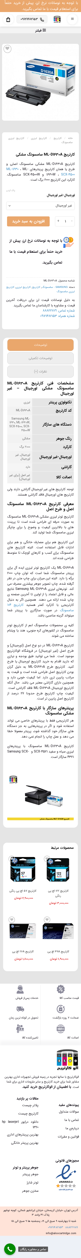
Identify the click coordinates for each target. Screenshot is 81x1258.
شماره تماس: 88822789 (59, 310)
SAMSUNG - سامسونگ (55, 287)
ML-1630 (12, 169)
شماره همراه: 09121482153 (57, 316)
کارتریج (58, 138)
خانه (70, 138)
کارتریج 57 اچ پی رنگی (22, 891)
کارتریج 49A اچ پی (58, 951)
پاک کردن (10, 190)
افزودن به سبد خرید (28, 221)
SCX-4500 (68, 174)
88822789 (71, 1227)
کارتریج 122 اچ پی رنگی (58, 893)
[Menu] (72, 19)
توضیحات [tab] (40, 344)
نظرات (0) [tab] (40, 371)
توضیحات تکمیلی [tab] (40, 358)
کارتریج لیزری (39, 138)
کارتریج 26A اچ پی (23, 951)
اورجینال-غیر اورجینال (61, 195)
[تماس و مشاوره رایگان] (10, 1249)
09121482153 (55, 1227)
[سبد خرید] (8, 19)
